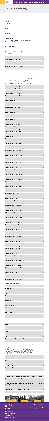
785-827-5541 (6, 410)
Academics (20, 2)
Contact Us (26, 407)
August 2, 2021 (7, 21)
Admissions (25, 2)
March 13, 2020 (7, 31)
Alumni (40, 2)
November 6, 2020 (7, 23)
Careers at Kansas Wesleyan (39, 407)
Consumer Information (28, 409)
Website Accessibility (38, 408)
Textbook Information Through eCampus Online (12, 40)
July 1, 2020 (6, 26)
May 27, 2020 (7, 28)
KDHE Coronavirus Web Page (9, 46)
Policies (26, 408)
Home (6, 12)
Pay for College (30, 2)
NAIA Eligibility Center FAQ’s (9, 38)
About (16, 2)
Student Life (36, 2)
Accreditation (37, 409)
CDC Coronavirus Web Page (9, 44)
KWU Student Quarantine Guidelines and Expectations (13, 36)
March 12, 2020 (7, 33)
